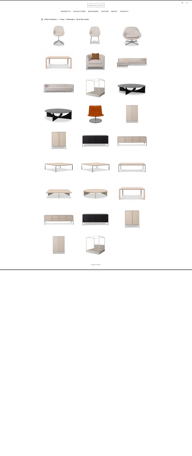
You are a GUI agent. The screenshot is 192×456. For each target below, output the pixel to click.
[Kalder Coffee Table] (132, 85)
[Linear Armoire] (132, 111)
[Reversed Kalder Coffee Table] (58, 189)
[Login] (183, 3)
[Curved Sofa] (58, 85)
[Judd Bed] (95, 85)
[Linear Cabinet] (58, 137)
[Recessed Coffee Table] (58, 163)
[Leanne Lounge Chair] (95, 111)
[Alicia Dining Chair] (58, 32)
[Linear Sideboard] (132, 137)
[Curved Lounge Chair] (95, 58)
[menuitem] (183, 3)
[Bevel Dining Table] (58, 58)
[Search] (187, 3)
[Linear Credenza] (95, 137)
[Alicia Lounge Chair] (132, 32)
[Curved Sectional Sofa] (132, 58)
